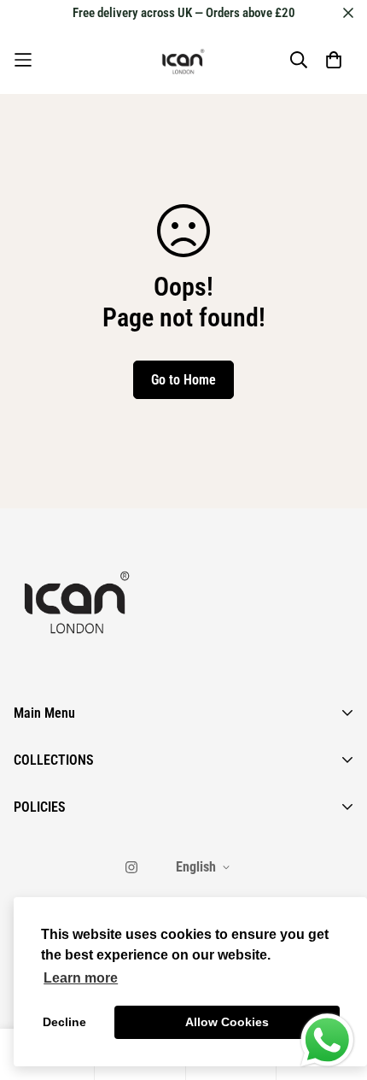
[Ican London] (183, 60)
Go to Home (183, 380)
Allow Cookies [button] (227, 1022)
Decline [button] (64, 1022)
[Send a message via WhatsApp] (327, 1040)
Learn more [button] (81, 978)
